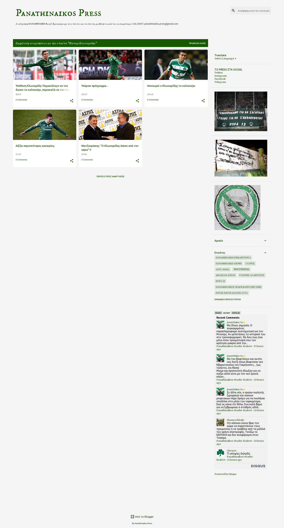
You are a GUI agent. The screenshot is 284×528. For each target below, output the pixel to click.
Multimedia (241, 269)
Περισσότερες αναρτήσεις (110, 176)
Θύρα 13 (220, 281)
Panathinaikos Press (58, 13)
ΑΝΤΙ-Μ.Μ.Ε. (223, 269)
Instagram (220, 75)
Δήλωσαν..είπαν (225, 275)
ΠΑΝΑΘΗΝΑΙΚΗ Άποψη (229, 263)
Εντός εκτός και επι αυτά (232, 292)
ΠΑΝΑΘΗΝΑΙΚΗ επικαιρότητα (233, 257)
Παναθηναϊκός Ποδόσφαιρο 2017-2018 (238, 287)
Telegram (220, 82)
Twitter (218, 72)
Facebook (220, 78)
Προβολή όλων (197, 43)
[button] (72, 101)
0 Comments (21, 99)
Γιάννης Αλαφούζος (251, 275)
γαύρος (250, 263)
